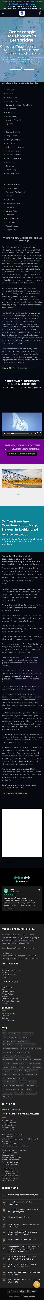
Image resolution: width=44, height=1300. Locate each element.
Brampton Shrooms (10, 1178)
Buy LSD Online (8, 1045)
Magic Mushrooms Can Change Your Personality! (23, 1225)
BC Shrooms (7, 1120)
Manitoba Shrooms (10, 1125)
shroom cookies (31, 1085)
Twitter (30, 264)
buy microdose (8, 1052)
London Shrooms (9, 1169)
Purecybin (32, 1082)
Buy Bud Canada (14, 1034)
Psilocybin (21, 1078)
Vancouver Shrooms (10, 1160)
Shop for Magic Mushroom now (15, 368)
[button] (3, 13)
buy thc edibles (8, 1059)
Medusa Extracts (17, 1074)
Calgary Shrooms (9, 1155)
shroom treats (7, 1093)
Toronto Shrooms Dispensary (14, 1150)
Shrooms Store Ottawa (11, 1157)
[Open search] (36, 1284)
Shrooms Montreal (9, 1153)
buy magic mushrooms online (31, 1048)
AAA (4, 1034)
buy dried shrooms (9, 1041)
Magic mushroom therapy (19, 1217)
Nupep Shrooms (31, 1074)
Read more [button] (8, 908)
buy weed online (35, 1059)
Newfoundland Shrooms (12, 1134)
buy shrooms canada (9, 1056)
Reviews (5, 972)
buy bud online (28, 1034)
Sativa (5, 1085)
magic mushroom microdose (12, 1071)
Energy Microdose (34, 1063)
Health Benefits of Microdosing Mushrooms (21, 1203)
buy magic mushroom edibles (25, 1045)
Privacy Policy (7, 994)
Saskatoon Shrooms (10, 1180)
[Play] (4, 433)
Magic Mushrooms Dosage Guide (22, 1240)
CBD (3, 1023)
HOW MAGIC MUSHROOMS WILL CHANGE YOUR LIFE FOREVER (22, 1258)
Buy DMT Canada (24, 1037)
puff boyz (23, 1082)
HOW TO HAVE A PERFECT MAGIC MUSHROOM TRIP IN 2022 (22, 1265)
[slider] (20, 433)
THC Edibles (19, 1093)
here (19, 494)
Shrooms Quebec (9, 1130)
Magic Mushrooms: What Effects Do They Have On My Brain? (23, 1233)
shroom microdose (24, 1089)
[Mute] (36, 433)
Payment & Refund (10, 999)
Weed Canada (30, 1093)
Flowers (5, 1067)
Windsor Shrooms (9, 1174)
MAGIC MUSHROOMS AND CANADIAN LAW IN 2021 (24, 1281)
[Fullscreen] (40, 433)
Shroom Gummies (9, 1089)
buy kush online (23, 1041)
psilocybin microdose (10, 1082)
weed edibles (7, 1096)
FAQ (3, 989)
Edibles (5, 1018)
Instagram (21, 264)
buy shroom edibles (22, 1052)
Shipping (5, 996)
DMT (37, 269)
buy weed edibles (21, 1059)
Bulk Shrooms (8, 1020)
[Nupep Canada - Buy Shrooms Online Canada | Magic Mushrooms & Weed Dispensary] (22, 13)
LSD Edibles (37, 1067)
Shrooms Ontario (9, 1127)
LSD (28, 1067)
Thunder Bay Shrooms (11, 1176)
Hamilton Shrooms (10, 1171)
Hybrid (13, 1067)
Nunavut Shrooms (9, 1144)
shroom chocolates (16, 1085)
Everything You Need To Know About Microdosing (24, 1273)
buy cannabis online (9, 1037)
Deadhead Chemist (18, 1063)
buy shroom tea (25, 1056)
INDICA (21, 1067)
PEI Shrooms (7, 1137)
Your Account (7, 987)
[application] (22, 424)
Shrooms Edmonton (10, 1162)
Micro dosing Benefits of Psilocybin (23, 1195)
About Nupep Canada (11, 970)
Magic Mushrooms (9, 1013)
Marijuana (6, 1074)
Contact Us (6, 1003)
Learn (4, 977)
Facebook (13, 266)
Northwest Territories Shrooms (15, 1146)
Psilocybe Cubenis (9, 1078)
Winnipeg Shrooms (10, 1164)
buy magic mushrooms (10, 1048)
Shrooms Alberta (9, 1123)
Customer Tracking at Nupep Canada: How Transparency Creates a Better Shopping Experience (24, 1249)
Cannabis (6, 1016)
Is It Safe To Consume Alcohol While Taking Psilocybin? (23, 1210)
